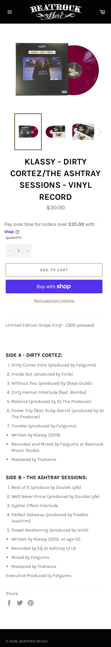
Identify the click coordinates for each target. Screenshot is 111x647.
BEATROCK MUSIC (33, 641)
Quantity (14, 238)
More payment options (54, 300)
